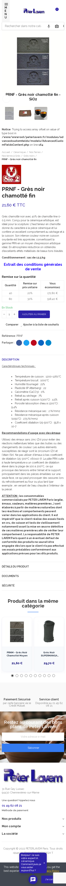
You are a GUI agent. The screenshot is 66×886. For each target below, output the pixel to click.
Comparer (12, 324)
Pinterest (34, 343)
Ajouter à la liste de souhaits (41, 324)
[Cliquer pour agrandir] (6, 98)
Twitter (26, 343)
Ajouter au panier (34, 314)
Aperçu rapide (22, 638)
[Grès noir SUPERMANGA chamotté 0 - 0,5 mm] (49, 632)
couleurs (18, 503)
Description (10, 359)
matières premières (38, 503)
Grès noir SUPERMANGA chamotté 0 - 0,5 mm (49, 654)
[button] (5, 67)
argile (59, 499)
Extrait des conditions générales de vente (33, 266)
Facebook (19, 343)
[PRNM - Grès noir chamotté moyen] (17, 632)
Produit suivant (61, 156)
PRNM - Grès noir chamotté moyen (17, 654)
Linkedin (41, 343)
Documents (10, 576)
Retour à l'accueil (57, 156)
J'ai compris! (52, 879)
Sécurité (8, 585)
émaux (55, 433)
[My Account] (62, 11)
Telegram (48, 343)
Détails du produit (15, 566)
